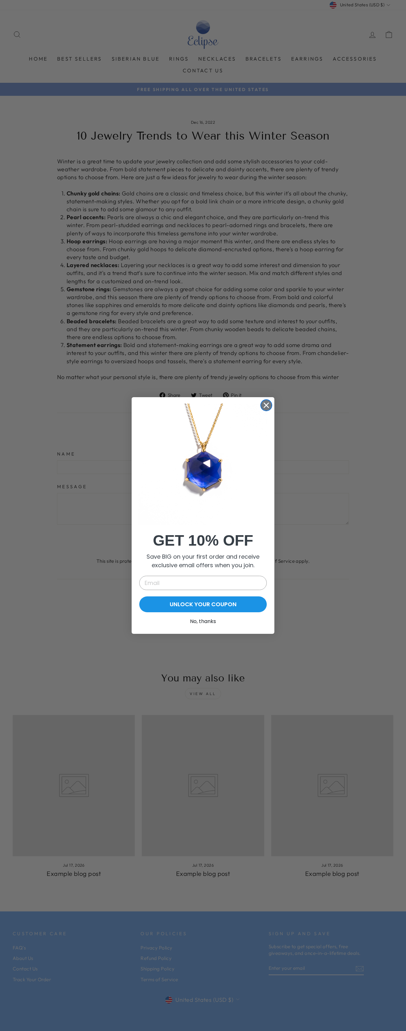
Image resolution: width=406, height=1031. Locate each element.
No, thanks (203, 621)
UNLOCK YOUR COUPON (203, 604)
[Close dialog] (266, 405)
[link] (203, 464)
